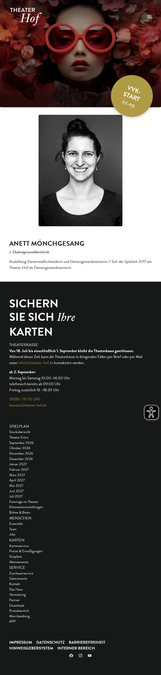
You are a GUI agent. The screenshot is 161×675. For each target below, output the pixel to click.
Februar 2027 (19, 469)
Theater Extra (18, 437)
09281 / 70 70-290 (24, 399)
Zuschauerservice (21, 573)
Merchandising (19, 616)
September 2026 (21, 442)
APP (12, 621)
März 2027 (17, 475)
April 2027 (17, 480)
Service (17, 567)
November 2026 (21, 453)
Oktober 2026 (19, 448)
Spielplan (19, 426)
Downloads (16, 605)
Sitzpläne (15, 556)
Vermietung (17, 594)
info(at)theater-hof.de (35, 363)
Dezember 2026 (21, 459)
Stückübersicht (19, 432)
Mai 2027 (16, 485)
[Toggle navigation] (149, 16)
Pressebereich (19, 610)
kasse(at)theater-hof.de (28, 405)
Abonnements (19, 562)
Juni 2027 (16, 491)
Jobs (12, 534)
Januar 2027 (18, 464)
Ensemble (16, 523)
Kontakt (14, 584)
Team (13, 529)
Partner (14, 600)
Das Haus (16, 589)
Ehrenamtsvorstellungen (26, 507)
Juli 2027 (16, 496)
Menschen (20, 518)
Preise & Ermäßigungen (25, 551)
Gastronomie (18, 578)
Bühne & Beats (19, 512)
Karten (17, 540)
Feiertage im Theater (24, 501)
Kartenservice (19, 545)
